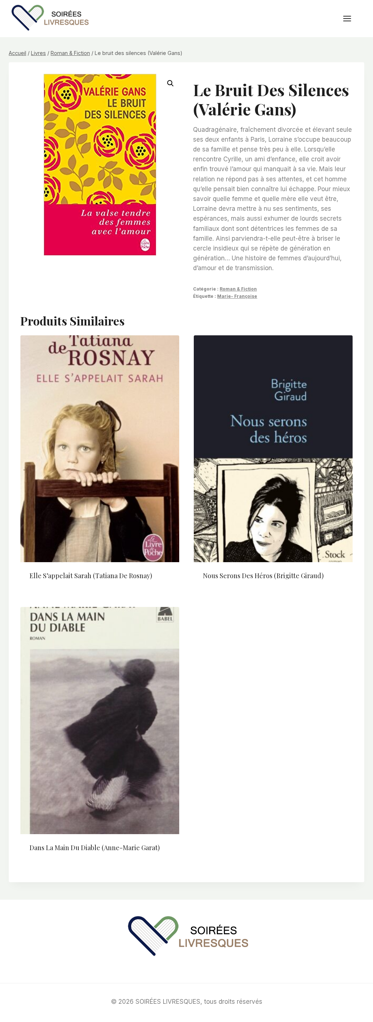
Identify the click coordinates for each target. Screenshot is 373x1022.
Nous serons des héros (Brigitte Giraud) (263, 575)
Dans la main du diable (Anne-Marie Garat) (95, 847)
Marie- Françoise (237, 296)
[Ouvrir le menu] (350, 18)
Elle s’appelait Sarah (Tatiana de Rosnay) (91, 575)
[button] (170, 83)
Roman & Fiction (238, 289)
